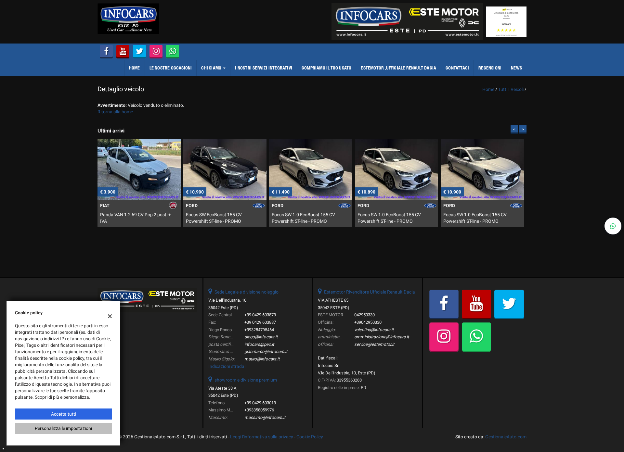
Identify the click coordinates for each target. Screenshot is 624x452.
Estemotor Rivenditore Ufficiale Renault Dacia (369, 292)
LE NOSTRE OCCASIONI (171, 67)
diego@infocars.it (261, 336)
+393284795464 (259, 329)
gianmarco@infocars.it (265, 351)
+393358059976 (259, 410)
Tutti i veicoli (511, 89)
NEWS (516, 67)
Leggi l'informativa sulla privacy (261, 436)
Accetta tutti (63, 414)
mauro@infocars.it (262, 359)
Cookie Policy (309, 436)
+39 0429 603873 (260, 314)
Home (134, 67)
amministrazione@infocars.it (381, 336)
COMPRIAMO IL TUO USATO (326, 67)
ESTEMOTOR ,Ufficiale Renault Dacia (398, 67)
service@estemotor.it (374, 344)
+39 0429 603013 (260, 402)
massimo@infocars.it (264, 417)
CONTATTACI (457, 67)
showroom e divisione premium (245, 380)
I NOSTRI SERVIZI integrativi (263, 67)
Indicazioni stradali (227, 366)
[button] (613, 226)
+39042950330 (368, 322)
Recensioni (489, 67)
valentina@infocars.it (374, 329)
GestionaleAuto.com (505, 436)
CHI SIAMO (211, 67)
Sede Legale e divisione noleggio (246, 292)
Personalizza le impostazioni (63, 428)
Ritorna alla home (115, 111)
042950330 (364, 314)
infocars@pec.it (259, 344)
